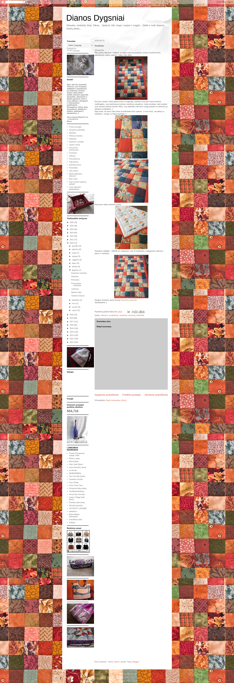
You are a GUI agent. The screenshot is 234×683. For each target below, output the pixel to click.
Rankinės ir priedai (76, 142)
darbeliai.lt (73, 511)
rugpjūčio (75, 260)
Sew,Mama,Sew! (75, 520)
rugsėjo (75, 256)
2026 (72, 222)
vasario (75, 307)
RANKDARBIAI (75, 473)
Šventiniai (73, 153)
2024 (72, 229)
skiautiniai (123, 315)
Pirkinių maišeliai (75, 136)
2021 (72, 240)
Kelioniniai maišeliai (79, 273)
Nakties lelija (76, 292)
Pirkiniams (75, 280)
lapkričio (75, 249)
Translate (76, 51)
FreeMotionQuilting (76, 491)
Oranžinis (75, 276)
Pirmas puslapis (75, 127)
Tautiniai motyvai (77, 296)
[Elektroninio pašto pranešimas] (128, 312)
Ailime (116, 662)
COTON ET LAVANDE (78, 508)
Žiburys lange (74, 458)
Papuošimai (73, 162)
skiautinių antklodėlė (136, 315)
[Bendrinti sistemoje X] (138, 312)
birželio (75, 267)
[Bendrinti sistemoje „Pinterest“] (143, 312)
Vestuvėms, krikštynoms (74, 149)
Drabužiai (72, 139)
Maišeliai (72, 133)
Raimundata (73, 461)
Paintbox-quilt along (76, 502)
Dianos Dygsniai (95, 17)
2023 (72, 233)
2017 (72, 322)
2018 (72, 318)
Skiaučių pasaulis (76, 505)
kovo (74, 303)
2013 (72, 335)
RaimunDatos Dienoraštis (74, 515)
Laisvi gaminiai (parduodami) (75, 188)
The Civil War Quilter (77, 476)
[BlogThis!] (135, 312)
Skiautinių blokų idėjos (78, 488)
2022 (72, 236)
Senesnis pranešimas (156, 394)
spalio (74, 253)
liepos (74, 263)
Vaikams (72, 156)
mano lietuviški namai (77, 467)
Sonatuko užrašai (76, 479)
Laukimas (75, 289)
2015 (72, 328)
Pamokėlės (73, 168)
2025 (72, 226)
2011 (72, 342)
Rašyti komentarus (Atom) (116, 400)
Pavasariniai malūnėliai (76, 284)
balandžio (76, 300)
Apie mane (73, 179)
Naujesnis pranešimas (107, 394)
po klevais (73, 470)
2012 (72, 339)
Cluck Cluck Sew (75, 485)
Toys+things (74, 482)
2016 (72, 325)
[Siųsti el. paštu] (133, 312)
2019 (72, 315)
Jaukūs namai (74, 145)
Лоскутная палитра (77, 494)
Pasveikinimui (74, 159)
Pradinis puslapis (131, 394)
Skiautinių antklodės (129, 300)
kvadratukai (113, 315)
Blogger (136, 662)
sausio (75, 310)
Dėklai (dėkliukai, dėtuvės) (75, 175)
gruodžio (75, 246)
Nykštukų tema (75, 165)
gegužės (75, 270)
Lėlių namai (73, 171)
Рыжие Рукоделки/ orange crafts (76, 454)
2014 (72, 332)
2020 (72, 243)
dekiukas (104, 315)
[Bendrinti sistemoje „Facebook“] (140, 312)
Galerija (72, 522)
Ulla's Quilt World (75, 464)
